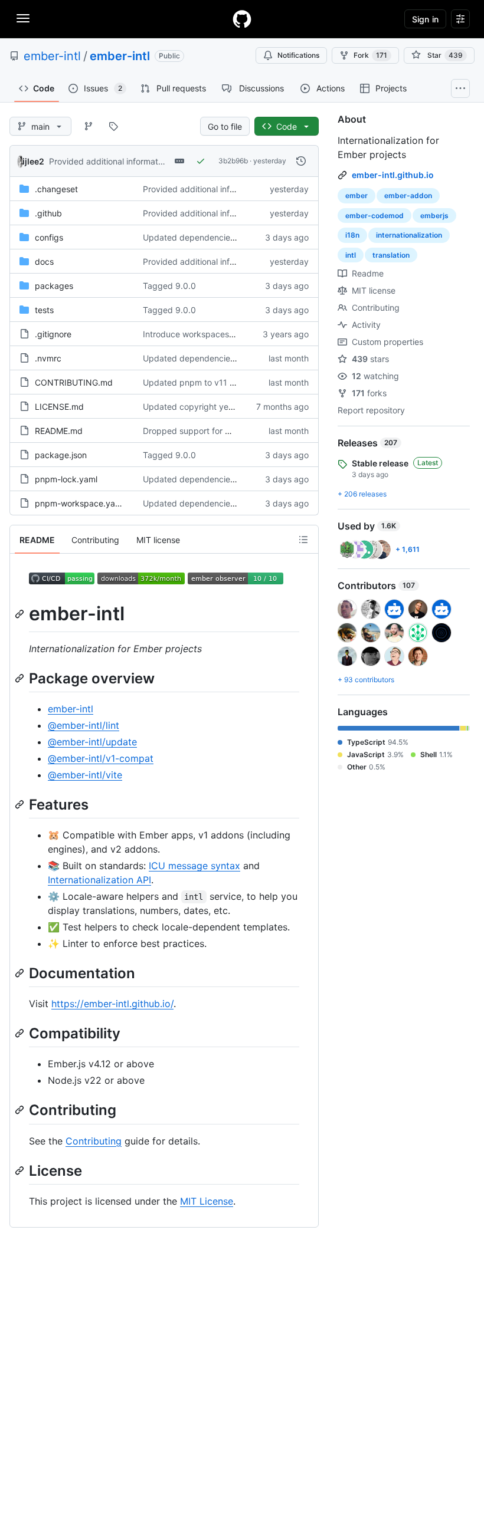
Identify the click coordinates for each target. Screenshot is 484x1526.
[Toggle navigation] (23, 18)
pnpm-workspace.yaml (79, 503)
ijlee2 (33, 161)
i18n (352, 235)
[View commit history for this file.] (301, 161)
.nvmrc (48, 358)
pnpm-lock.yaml (66, 479)
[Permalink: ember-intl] (20, 614)
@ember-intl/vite (85, 775)
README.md (59, 431)
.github (48, 213)
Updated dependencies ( (191, 237)
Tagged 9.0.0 (169, 286)
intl (350, 255)
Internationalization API (99, 880)
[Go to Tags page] (113, 126)
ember (356, 195)
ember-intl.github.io (393, 175)
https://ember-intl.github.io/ (112, 1003)
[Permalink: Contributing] (20, 1110)
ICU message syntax (194, 865)
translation (391, 255)
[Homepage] (242, 18)
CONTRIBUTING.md (74, 382)
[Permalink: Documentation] (20, 973)
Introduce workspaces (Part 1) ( (204, 334)
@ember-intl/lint (83, 725)
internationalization (409, 235)
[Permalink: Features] (20, 804)
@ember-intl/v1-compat (100, 758)
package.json (61, 455)
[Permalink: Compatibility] (20, 1033)
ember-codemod (374, 215)
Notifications (298, 55)
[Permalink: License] (20, 1170)
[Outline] (303, 539)
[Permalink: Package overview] (20, 678)
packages (54, 286)
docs (44, 261)
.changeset (56, 189)
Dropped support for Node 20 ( (203, 431)
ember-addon (408, 195)
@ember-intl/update (92, 742)
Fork (370, 55)
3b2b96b (233, 160)
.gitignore (53, 334)
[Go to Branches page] (88, 126)
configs (49, 237)
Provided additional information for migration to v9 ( (148, 161)
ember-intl (52, 56)
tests (44, 310)
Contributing (94, 1141)
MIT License (206, 1201)
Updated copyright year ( (192, 407)
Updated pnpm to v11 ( (188, 382)
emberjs (434, 215)
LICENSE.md (59, 407)
